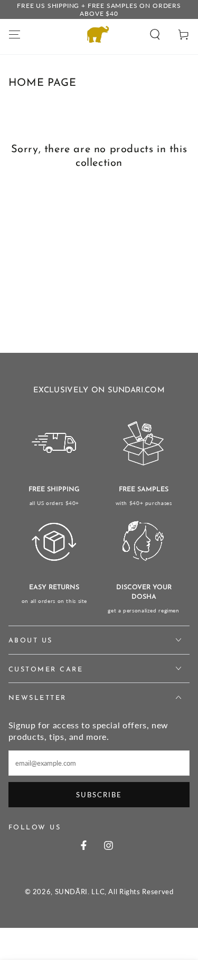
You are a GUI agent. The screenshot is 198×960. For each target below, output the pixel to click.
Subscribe (99, 794)
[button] (154, 34)
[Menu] (14, 34)
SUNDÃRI (71, 892)
